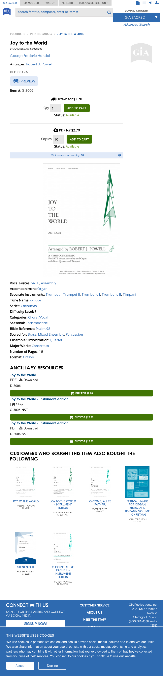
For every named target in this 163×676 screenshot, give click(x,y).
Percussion (74, 334)
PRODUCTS (17, 34)
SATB (35, 283)
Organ (42, 288)
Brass (32, 334)
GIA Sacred (10, 3)
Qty (46, 107)
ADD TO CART (76, 108)
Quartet (56, 340)
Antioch (35, 300)
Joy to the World (23, 375)
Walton (50, 3)
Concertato (40, 345)
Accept (20, 665)
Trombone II (111, 294)
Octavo (28, 357)
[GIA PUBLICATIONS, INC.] (7, 10)
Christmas (29, 305)
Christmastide (37, 323)
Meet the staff (94, 620)
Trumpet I (53, 294)
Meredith (67, 3)
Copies (46, 138)
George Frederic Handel (30, 55)
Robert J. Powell (39, 64)
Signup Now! (35, 624)
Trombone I (91, 294)
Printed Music (41, 34)
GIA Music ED (31, 3)
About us (94, 612)
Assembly (48, 283)
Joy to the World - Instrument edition (39, 399)
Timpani (129, 294)
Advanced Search (137, 24)
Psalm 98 (43, 328)
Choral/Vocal (38, 317)
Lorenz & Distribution (93, 3)
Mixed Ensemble (51, 334)
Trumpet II (71, 294)
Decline (52, 665)
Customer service (94, 605)
